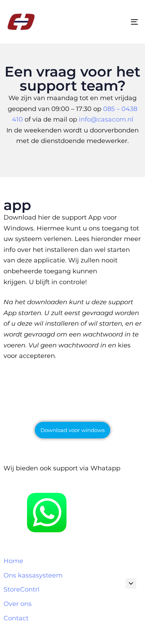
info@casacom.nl (106, 119)
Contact (16, 618)
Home (13, 561)
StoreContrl (21, 589)
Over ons (18, 604)
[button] (131, 583)
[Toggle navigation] (116, 22)
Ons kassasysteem (33, 575)
